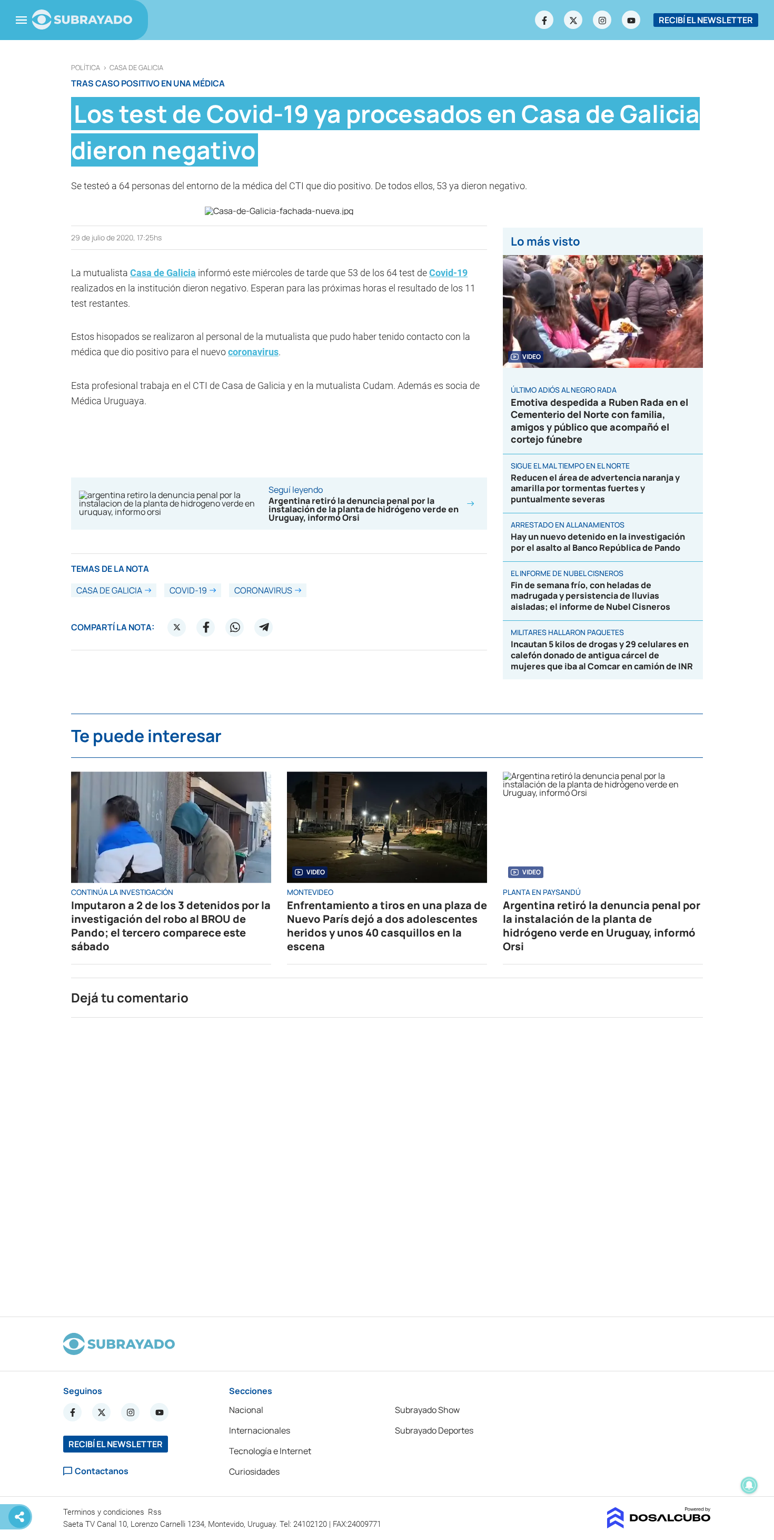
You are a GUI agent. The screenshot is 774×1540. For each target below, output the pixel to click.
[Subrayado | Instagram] (602, 20)
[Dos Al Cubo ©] (659, 1525)
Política (85, 67)
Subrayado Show (427, 1410)
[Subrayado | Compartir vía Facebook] (206, 627)
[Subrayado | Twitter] (573, 20)
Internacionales (259, 1430)
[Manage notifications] (749, 1485)
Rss (156, 1512)
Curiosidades (254, 1471)
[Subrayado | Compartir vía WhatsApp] (235, 627)
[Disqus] (387, 1162)
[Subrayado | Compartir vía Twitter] (177, 627)
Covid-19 (448, 272)
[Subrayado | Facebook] (544, 20)
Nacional (246, 1410)
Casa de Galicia (136, 67)
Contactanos (101, 1471)
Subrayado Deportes (434, 1430)
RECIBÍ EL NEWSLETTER (706, 20)
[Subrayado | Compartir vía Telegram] (263, 627)
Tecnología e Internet (270, 1451)
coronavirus (253, 351)
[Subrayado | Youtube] (631, 20)
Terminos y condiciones (104, 1512)
